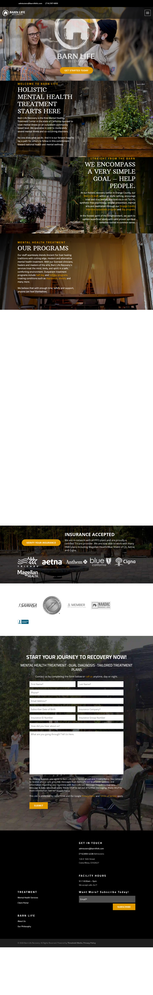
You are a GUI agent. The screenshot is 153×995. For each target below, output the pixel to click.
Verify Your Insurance (41, 542)
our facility (30, 152)
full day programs (58, 275)
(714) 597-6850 (51, 3)
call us (89, 676)
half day (40, 275)
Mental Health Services (28, 898)
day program (128, 209)
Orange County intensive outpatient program (110, 208)
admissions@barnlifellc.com (30, 3)
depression (52, 278)
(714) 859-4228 (86, 854)
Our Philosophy (120, 230)
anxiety (62, 278)
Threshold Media (75, 943)
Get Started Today (76, 70)
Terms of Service (108, 796)
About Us (22, 921)
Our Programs (32, 299)
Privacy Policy (63, 790)
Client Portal (23, 903)
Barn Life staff (91, 196)
